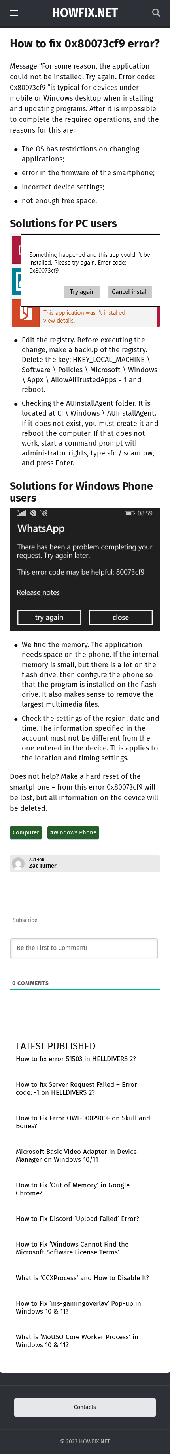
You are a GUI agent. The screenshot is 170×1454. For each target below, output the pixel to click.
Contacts (85, 1407)
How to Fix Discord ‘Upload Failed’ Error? (77, 1219)
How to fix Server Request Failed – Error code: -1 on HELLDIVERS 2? (76, 1089)
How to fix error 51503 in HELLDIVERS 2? (76, 1059)
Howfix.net (85, 13)
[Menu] (14, 13)
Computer (26, 832)
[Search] (156, 14)
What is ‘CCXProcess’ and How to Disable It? (82, 1278)
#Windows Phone (73, 832)
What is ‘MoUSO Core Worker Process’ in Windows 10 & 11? (77, 1341)
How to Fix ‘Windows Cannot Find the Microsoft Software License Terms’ (72, 1248)
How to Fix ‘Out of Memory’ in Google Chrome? (73, 1189)
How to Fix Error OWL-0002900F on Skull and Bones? (83, 1122)
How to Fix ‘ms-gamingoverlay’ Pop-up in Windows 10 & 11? (78, 1307)
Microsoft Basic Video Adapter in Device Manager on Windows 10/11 (76, 1156)
